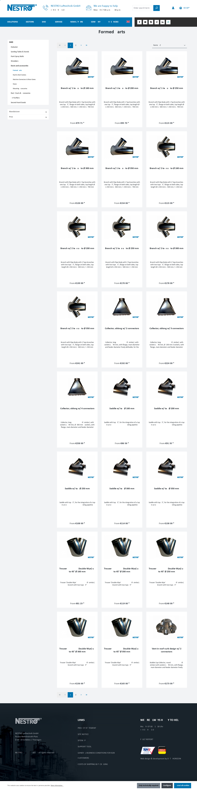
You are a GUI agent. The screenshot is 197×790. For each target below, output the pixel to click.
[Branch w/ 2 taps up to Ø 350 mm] (77, 307)
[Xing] (157, 22)
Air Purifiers (15, 98)
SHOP (11, 42)
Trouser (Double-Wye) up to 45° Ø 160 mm (77, 570)
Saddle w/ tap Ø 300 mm (121, 488)
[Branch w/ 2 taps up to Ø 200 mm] (77, 227)
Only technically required (148, 786)
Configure (167, 786)
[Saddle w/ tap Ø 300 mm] (122, 467)
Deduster (14, 47)
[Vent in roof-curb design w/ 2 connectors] (167, 627)
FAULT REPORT (146, 739)
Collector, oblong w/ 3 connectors (167, 328)
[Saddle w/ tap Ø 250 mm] (77, 467)
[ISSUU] (151, 22)
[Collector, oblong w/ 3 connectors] (167, 307)
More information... (57, 785)
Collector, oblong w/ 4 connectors (77, 408)
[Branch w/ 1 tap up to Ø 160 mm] (77, 66)
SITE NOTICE (83, 734)
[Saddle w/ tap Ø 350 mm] (167, 467)
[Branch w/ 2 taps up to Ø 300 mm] (167, 227)
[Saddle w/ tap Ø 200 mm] (167, 387)
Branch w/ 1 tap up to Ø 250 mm (166, 88)
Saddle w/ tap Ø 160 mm (121, 408)
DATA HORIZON (174, 759)
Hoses (15, 84)
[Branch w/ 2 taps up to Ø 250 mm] (122, 227)
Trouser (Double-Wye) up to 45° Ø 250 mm (167, 570)
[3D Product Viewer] (168, 22)
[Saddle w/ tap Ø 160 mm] (122, 387)
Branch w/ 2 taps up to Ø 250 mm (122, 248)
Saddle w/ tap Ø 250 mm (77, 488)
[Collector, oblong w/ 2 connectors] (122, 307)
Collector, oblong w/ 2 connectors (122, 328)
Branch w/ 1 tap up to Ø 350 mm (121, 168)
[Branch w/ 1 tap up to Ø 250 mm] (167, 66)
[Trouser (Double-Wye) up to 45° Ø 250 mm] (167, 547)
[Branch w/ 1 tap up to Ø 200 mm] (122, 66)
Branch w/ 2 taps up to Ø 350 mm (77, 328)
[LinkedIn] (162, 22)
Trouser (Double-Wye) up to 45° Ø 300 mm (77, 650)
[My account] (173, 8)
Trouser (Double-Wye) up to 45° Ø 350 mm (122, 650)
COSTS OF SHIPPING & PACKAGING (93, 764)
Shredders (14, 61)
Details (77, 122)
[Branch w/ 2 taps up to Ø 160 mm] (167, 147)
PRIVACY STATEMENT (87, 728)
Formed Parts (17, 70)
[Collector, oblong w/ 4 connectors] (77, 387)
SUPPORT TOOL (84, 747)
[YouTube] (145, 22)
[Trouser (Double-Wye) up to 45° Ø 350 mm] (122, 627)
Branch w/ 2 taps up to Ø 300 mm (166, 248)
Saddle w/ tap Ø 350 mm (166, 488)
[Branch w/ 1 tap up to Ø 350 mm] (122, 147)
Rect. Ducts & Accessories (20, 93)
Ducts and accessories (19, 66)
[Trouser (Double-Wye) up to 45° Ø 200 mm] (122, 547)
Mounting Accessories (20, 88)
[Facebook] (139, 22)
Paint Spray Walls (17, 56)
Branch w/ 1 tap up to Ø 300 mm (77, 168)
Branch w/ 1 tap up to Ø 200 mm (121, 88)
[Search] (156, 8)
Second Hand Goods (18, 103)
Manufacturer (14, 112)
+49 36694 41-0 (147, 730)
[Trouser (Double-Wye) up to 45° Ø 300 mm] (77, 627)
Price (11, 117)
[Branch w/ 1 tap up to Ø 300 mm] (77, 147)
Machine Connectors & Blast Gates (24, 79)
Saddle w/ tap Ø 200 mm (166, 408)
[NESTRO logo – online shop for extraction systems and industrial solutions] (28, 7)
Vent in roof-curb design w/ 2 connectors (166, 650)
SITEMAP (82, 740)
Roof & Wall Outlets (19, 75)
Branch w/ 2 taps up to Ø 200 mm (77, 248)
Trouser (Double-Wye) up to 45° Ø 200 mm (122, 570)
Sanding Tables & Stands (20, 52)
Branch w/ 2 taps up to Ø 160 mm (166, 168)
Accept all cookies (182, 786)
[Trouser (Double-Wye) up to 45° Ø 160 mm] (77, 547)
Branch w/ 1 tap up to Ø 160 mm (77, 88)
